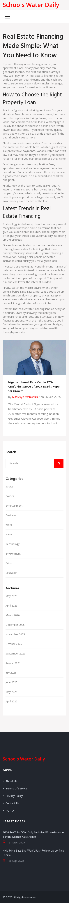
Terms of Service (16, 788)
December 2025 (15, 624)
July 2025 (11, 672)
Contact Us (13, 803)
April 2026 (11, 605)
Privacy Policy (14, 796)
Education (11, 572)
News (9, 534)
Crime (9, 563)
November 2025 (15, 634)
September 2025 (15, 653)
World (9, 525)
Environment (13, 553)
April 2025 (11, 701)
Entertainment (14, 505)
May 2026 (11, 596)
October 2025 (14, 644)
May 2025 (11, 692)
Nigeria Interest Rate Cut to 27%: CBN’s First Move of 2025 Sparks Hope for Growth (34, 386)
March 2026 (13, 615)
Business (11, 515)
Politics (10, 496)
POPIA (10, 810)
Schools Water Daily (31, 5)
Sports (9, 486)
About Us (11, 781)
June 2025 (11, 682)
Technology (13, 544)
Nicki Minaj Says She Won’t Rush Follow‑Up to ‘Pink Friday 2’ (33, 853)
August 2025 (13, 663)
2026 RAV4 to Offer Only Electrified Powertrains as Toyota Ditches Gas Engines (33, 834)
